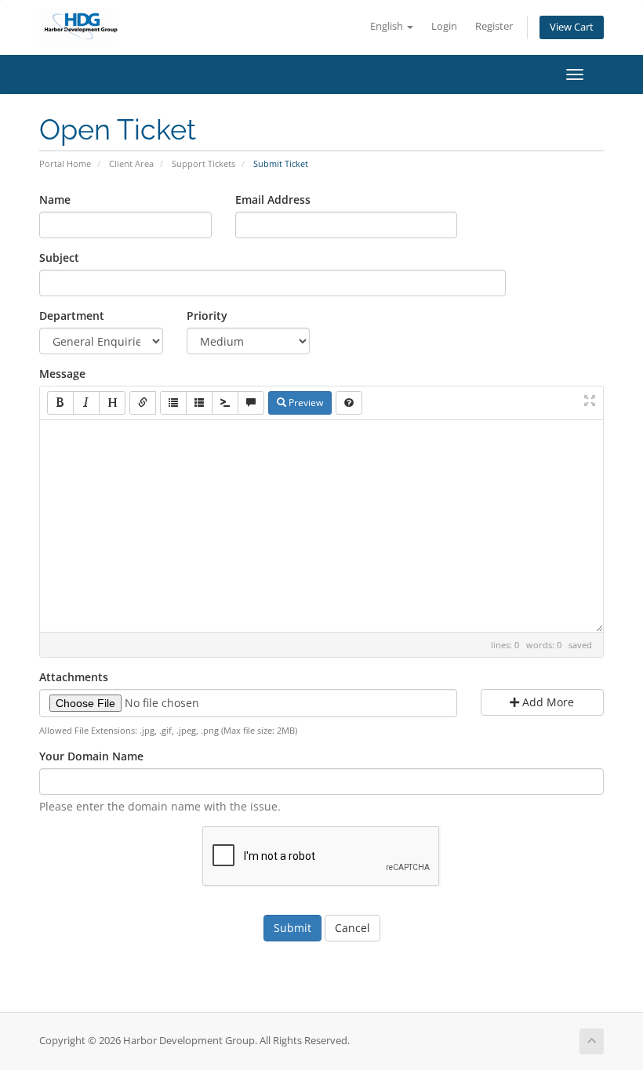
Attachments (73, 676)
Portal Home (65, 163)
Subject (59, 257)
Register (494, 26)
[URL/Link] (142, 403)
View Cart (572, 27)
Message (62, 373)
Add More (546, 702)
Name (55, 199)
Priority (207, 315)
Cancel (352, 927)
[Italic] (86, 403)
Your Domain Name (91, 756)
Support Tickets (203, 163)
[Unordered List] (173, 403)
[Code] (225, 403)
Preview (304, 402)
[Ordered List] (199, 403)
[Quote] (251, 403)
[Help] (349, 403)
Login (444, 26)
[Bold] (60, 403)
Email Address (273, 199)
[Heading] (112, 403)
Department (71, 315)
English (387, 26)
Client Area (131, 163)
